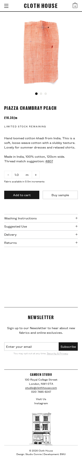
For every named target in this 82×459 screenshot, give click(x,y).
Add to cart (22, 195)
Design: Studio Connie (29, 454)
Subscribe (68, 346)
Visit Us (41, 399)
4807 (49, 161)
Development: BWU (55, 454)
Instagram (41, 403)
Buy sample (60, 195)
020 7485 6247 (41, 392)
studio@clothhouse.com (41, 387)
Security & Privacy (57, 353)
